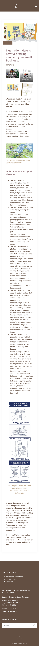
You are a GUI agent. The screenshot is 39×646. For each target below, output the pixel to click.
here (8, 545)
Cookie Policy (11, 579)
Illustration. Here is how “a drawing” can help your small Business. (19, 55)
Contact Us (10, 582)
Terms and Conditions (14, 577)
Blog (7, 43)
